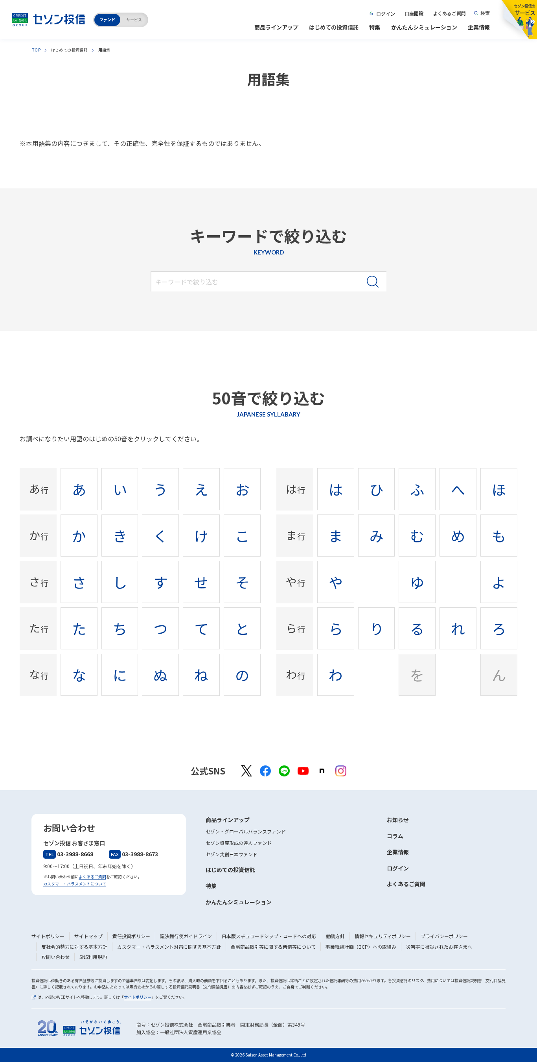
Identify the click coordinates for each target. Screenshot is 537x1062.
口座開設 (414, 13)
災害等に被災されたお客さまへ (439, 946)
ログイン (385, 13)
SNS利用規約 (93, 956)
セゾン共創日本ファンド (231, 854)
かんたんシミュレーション (424, 27)
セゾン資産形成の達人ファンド (239, 842)
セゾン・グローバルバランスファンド (246, 831)
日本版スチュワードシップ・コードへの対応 (269, 936)
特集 (374, 27)
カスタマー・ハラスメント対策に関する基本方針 (169, 946)
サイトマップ (88, 936)
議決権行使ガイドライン (186, 936)
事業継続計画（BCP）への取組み (361, 946)
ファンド (107, 19)
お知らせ (398, 820)
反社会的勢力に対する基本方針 (74, 946)
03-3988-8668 (69, 854)
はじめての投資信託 (334, 27)
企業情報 (479, 27)
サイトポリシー (47, 936)
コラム (395, 836)
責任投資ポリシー (131, 936)
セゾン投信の (524, 10)
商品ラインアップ (276, 27)
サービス (134, 19)
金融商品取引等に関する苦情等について (273, 946)
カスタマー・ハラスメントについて (74, 884)
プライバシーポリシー (444, 936)
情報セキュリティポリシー (383, 936)
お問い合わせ (55, 956)
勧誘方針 (335, 936)
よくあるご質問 (449, 13)
